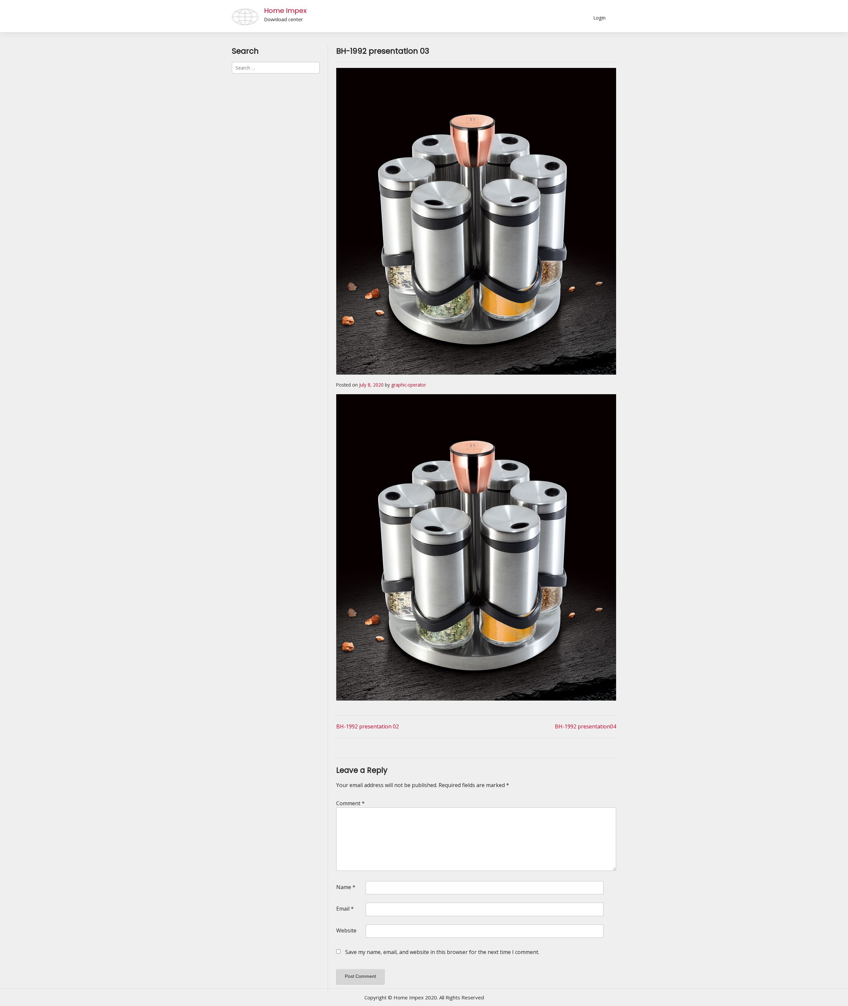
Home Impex (285, 10)
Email (345, 908)
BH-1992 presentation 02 (367, 726)
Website (346, 930)
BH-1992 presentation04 (585, 726)
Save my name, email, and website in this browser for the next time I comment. (442, 952)
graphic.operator (408, 385)
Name (345, 887)
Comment (350, 803)
